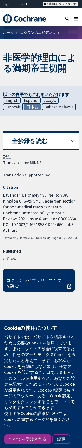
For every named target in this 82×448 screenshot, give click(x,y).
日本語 (32, 106)
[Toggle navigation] (76, 18)
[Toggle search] (67, 18)
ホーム (8, 32)
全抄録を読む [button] (30, 141)
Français (13, 106)
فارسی (50, 100)
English (7, 4)
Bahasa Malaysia (59, 106)
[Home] (24, 18)
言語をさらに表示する (63, 4)
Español (22, 4)
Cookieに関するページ (25, 419)
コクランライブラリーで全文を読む (34, 283)
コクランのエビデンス (38, 32)
